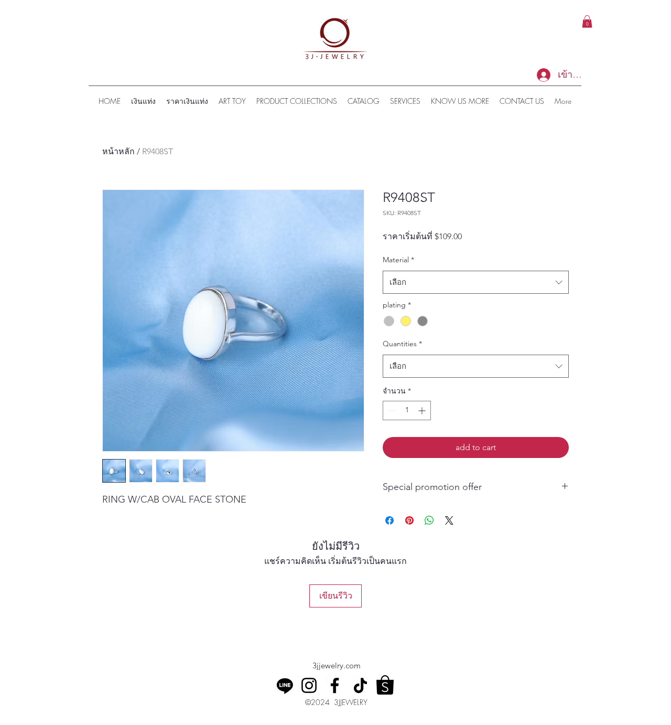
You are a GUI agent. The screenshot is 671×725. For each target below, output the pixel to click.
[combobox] (476, 282)
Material (398, 259)
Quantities (402, 343)
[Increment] (422, 410)
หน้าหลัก (118, 151)
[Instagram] (309, 685)
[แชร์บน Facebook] (389, 520)
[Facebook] (334, 685)
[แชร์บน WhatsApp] (429, 520)
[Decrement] (390, 410)
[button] (587, 21)
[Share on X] (449, 520)
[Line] (285, 685)
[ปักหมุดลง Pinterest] (409, 520)
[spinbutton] (406, 410)
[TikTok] (360, 685)
